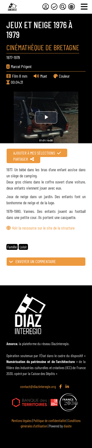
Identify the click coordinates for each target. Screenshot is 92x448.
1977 (9, 57)
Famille (12, 246)
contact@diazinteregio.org (38, 386)
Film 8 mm (19, 76)
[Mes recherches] (63, 6)
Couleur (64, 76)
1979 (17, 57)
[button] (46, 261)
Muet (43, 76)
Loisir (23, 246)
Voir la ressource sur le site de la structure (43, 227)
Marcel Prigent (21, 66)
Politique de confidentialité (49, 421)
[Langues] (71, 6)
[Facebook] (61, 387)
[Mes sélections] (54, 6)
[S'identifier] (45, 6)
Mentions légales (21, 421)
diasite (68, 426)
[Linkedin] (68, 387)
